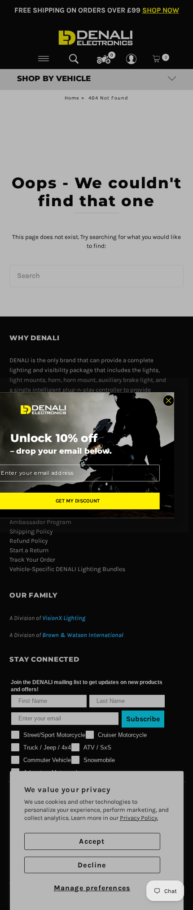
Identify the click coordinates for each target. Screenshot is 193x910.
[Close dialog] (168, 400)
